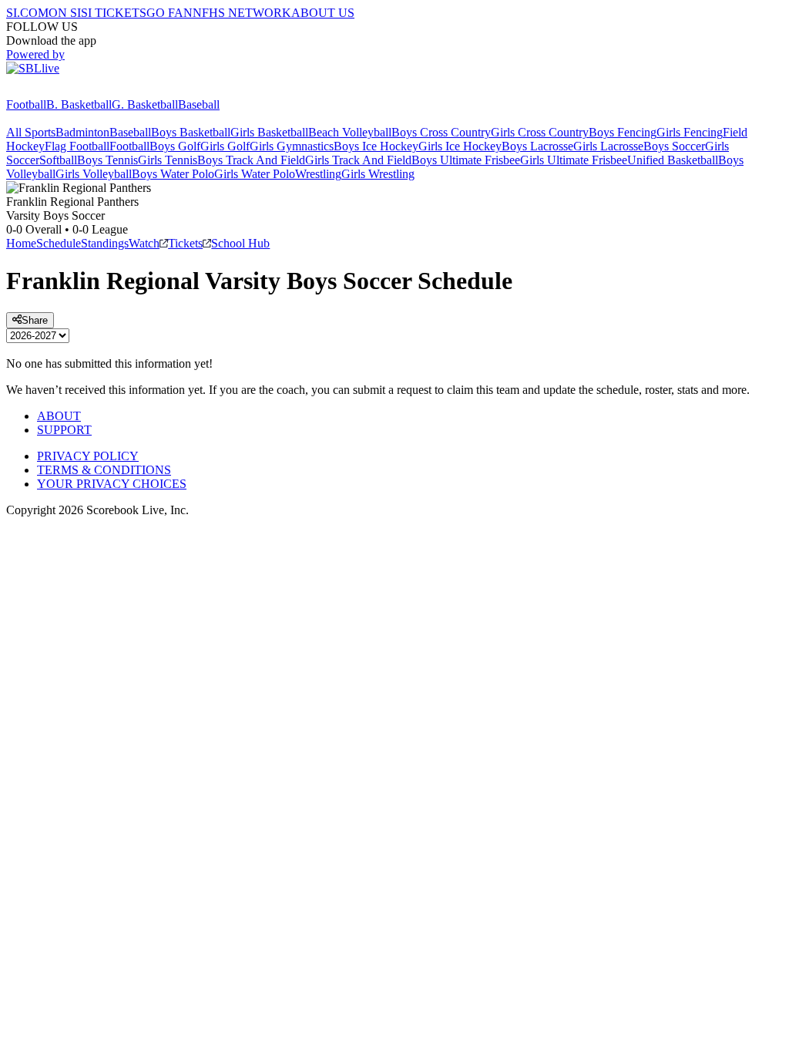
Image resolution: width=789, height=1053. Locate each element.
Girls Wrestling (378, 173)
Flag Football (77, 146)
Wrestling (318, 173)
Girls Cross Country (540, 132)
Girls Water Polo (254, 173)
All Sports (30, 132)
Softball (58, 160)
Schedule (58, 243)
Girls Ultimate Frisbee (573, 160)
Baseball (199, 104)
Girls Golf (225, 146)
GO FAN (169, 12)
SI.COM (27, 12)
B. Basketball (79, 104)
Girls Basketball (269, 132)
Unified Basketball (672, 160)
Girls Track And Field (358, 160)
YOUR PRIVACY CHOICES (111, 483)
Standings (105, 243)
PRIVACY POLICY (88, 456)
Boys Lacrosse (537, 146)
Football (26, 104)
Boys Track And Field (251, 160)
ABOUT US (322, 12)
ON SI (65, 12)
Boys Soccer (674, 146)
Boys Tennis (107, 160)
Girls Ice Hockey (460, 146)
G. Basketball (145, 104)
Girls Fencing (689, 132)
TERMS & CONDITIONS (104, 469)
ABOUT (59, 415)
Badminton (82, 132)
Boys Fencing (622, 132)
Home (21, 243)
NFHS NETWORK (242, 12)
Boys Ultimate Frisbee (465, 160)
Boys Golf (174, 146)
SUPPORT (64, 429)
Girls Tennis (167, 160)
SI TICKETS (113, 12)
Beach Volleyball (349, 132)
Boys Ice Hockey (376, 146)
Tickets (185, 243)
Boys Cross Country (441, 132)
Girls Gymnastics (292, 146)
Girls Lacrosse (608, 146)
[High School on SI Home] (65, 90)
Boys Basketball (190, 132)
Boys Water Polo (173, 173)
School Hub (240, 243)
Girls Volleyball (93, 173)
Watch (144, 243)
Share (35, 320)
